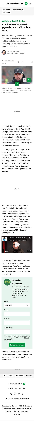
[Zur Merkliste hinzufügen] (31, 62)
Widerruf (17, 414)
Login (30, 3)
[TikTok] (18, 393)
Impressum (25, 411)
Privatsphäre (6, 406)
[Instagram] (11, 393)
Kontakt (17, 411)
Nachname (7, 319)
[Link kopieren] (15, 62)
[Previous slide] (24, 80)
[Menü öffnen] (2, 4)
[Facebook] (22, 393)
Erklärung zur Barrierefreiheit (21, 409)
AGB (20, 406)
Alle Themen (6, 12)
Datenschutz (27, 406)
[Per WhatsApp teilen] (26, 62)
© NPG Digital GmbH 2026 (17, 388)
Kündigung (9, 411)
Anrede (6, 301)
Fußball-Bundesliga (18, 9)
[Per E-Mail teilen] (23, 62)
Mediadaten (7, 409)
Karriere (14, 406)
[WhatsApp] (15, 393)
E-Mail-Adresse (8, 327)
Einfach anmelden (17, 345)
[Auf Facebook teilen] (18, 62)
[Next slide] (29, 80)
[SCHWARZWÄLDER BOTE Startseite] (17, 3)
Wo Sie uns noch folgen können (18, 399)
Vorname (6, 310)
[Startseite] (4, 375)
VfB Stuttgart (6, 9)
